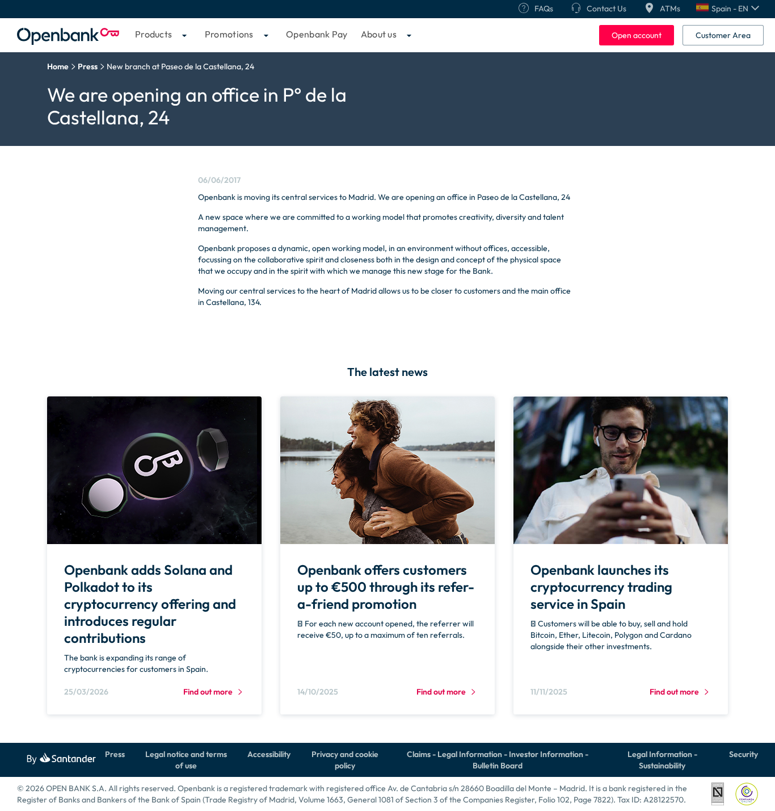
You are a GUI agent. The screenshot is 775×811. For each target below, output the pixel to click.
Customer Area (723, 35)
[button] (727, 8)
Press (115, 754)
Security (743, 754)
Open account (637, 35)
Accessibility (268, 754)
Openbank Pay (317, 34)
